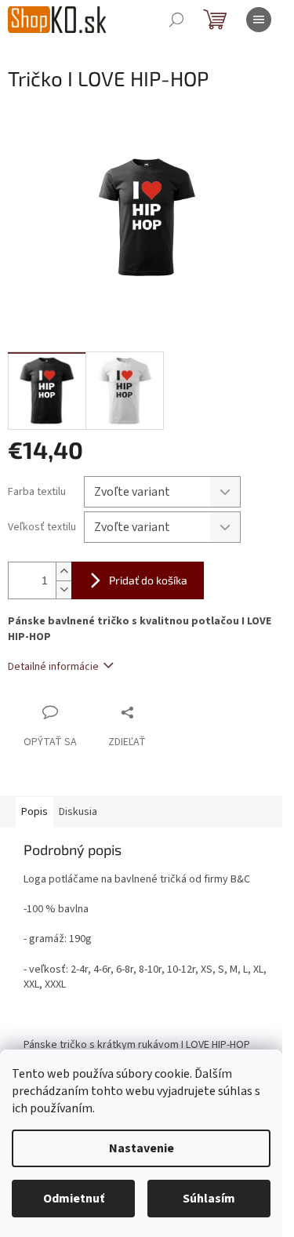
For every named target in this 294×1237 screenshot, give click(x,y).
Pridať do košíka (148, 580)
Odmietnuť (73, 1198)
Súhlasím (209, 1198)
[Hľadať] (176, 19)
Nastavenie (141, 1148)
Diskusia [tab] (78, 812)
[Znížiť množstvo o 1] (63, 589)
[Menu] (258, 19)
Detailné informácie (53, 667)
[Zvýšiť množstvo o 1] (63, 571)
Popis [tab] (34, 812)
